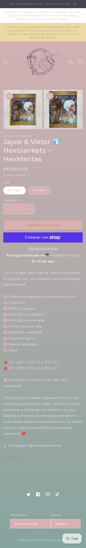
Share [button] (13, 457)
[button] (5, 62)
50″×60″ (14, 190)
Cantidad (10, 200)
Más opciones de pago (43, 248)
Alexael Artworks (34, 540)
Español (61, 523)
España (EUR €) (26, 523)
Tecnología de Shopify (56, 540)
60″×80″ (40, 190)
